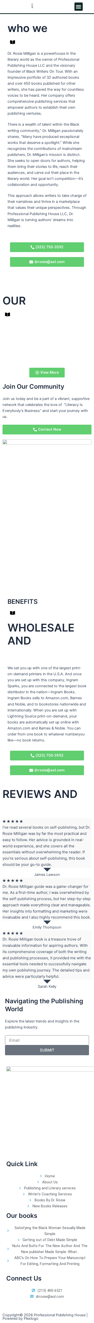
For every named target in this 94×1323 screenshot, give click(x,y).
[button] (78, 6)
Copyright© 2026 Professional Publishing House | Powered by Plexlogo (45, 1317)
